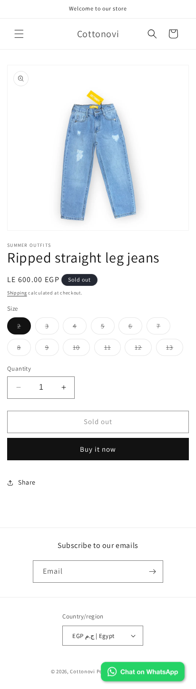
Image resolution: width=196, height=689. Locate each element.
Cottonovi (82, 671)
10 (81, 349)
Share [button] (27, 482)
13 (174, 349)
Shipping (17, 293)
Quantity (19, 369)
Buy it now (98, 449)
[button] (19, 33)
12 (143, 349)
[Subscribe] (152, 571)
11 (112, 349)
